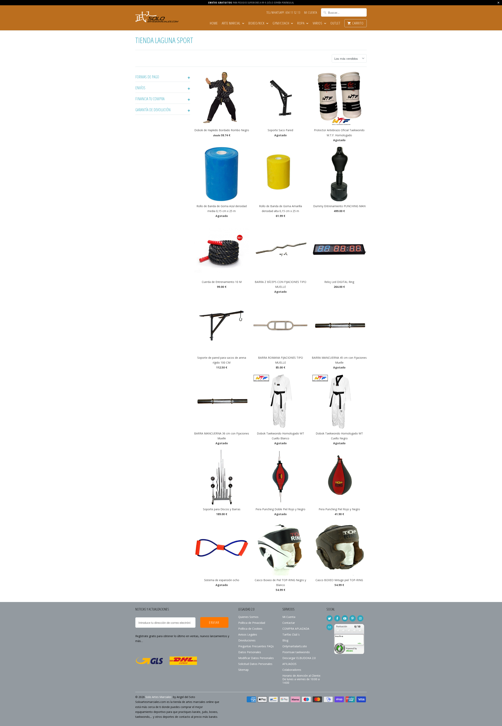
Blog (285, 640)
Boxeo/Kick (256, 23)
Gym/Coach (281, 23)
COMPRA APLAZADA (295, 628)
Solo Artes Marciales (159, 697)
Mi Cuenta (310, 13)
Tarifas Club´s (291, 634)
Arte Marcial (231, 23)
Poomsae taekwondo (296, 652)
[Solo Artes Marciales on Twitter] (329, 618)
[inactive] (349, 653)
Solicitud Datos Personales (255, 664)
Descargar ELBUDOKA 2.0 (299, 658)
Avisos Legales (247, 634)
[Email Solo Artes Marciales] (329, 627)
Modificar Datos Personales (256, 658)
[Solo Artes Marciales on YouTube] (345, 618)
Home (214, 23)
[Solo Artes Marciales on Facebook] (337, 618)
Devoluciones (247, 640)
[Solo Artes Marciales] (156, 16)
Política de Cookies (250, 628)
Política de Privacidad (251, 623)
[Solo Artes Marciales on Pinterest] (352, 618)
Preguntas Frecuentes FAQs (256, 646)
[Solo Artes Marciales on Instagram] (360, 618)
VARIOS (318, 23)
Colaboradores (291, 670)
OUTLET (335, 23)
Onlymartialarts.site (294, 646)
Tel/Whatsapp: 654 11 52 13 (283, 13)
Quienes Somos (248, 617)
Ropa (301, 23)
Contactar (288, 623)
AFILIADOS (289, 664)
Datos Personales (249, 652)
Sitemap (243, 670)
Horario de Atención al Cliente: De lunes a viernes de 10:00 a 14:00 (301, 679)
